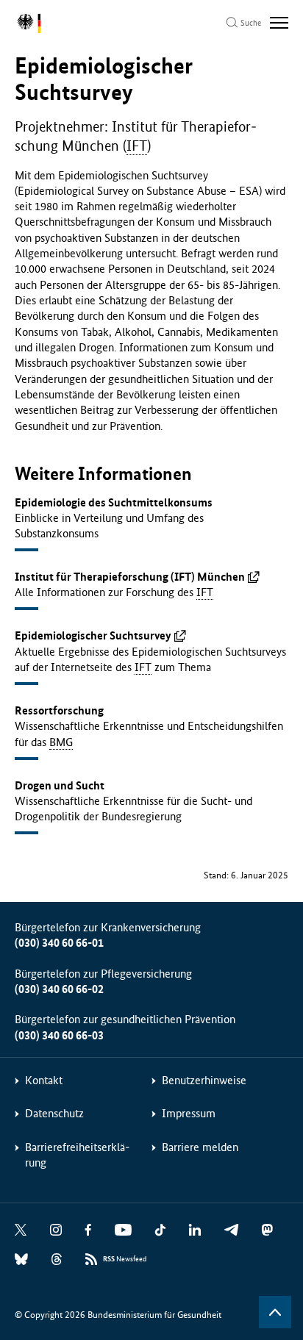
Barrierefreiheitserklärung (77, 1154)
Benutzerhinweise (204, 1080)
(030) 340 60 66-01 (59, 943)
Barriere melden (200, 1147)
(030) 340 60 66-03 (59, 1035)
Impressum (188, 1113)
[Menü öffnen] (279, 23)
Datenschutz (54, 1113)
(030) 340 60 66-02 (59, 989)
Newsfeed (124, 1259)
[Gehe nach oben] (275, 1312)
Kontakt (44, 1080)
